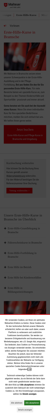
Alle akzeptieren (33, 402)
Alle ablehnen (17, 402)
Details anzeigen (25, 409)
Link (29, 369)
